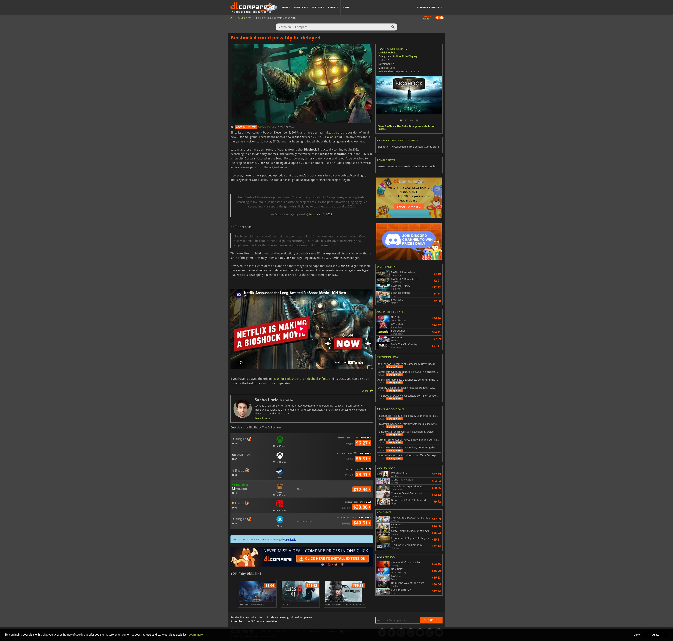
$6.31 (362, 459)
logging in (290, 539)
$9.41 (362, 474)
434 (236, 443)
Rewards (333, 7)
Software (318, 7)
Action (397, 56)
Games (286, 7)
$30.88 (361, 507)
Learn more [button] (196, 634)
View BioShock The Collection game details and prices (406, 128)
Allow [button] (655, 634)
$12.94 (361, 489)
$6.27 (362, 443)
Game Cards (301, 7)
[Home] (231, 18)
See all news (262, 418)
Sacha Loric (264, 127)
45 (235, 459)
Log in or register (428, 7)
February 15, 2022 (320, 214)
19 (235, 493)
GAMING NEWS (246, 127)
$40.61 (361, 523)
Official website (387, 52)
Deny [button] (637, 634)
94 (235, 475)
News (346, 7)
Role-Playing (409, 56)
